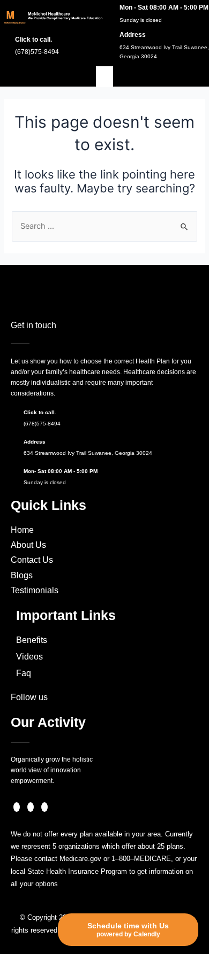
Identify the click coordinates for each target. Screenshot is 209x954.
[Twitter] (30, 807)
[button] (104, 76)
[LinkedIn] (44, 807)
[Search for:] (104, 226)
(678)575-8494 (42, 423)
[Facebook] (16, 807)
